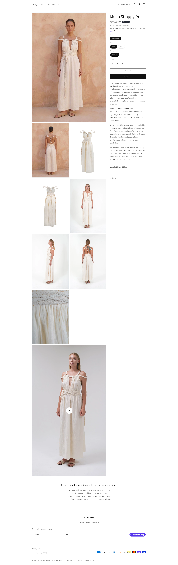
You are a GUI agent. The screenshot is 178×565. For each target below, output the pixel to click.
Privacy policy (69, 560)
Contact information (57, 560)
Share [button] (114, 178)
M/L (122, 47)
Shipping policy (89, 560)
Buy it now (128, 77)
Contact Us (96, 523)
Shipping (112, 25)
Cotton (115, 55)
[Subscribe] (67, 534)
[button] (134, 4)
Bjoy (38, 560)
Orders (88, 523)
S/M (114, 47)
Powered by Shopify (44, 560)
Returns (81, 523)
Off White (116, 39)
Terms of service (79, 560)
